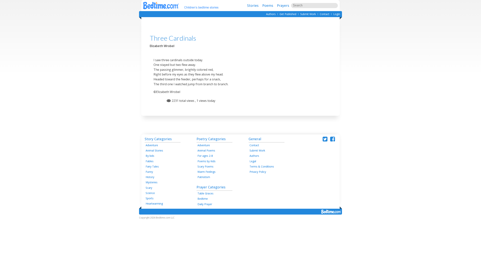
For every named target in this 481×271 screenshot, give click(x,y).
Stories (253, 5)
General (255, 139)
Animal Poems (206, 150)
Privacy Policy (258, 172)
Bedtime (202, 198)
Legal (253, 161)
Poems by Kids (206, 161)
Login (336, 14)
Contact (324, 14)
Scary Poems (205, 166)
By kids (150, 156)
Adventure (152, 145)
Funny (149, 172)
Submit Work (308, 14)
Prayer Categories (211, 187)
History (150, 177)
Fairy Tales (152, 166)
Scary (149, 188)
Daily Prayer (204, 204)
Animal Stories (154, 150)
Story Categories (158, 139)
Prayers (283, 5)
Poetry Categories (211, 139)
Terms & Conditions (262, 166)
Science (150, 193)
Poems (267, 5)
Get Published (288, 14)
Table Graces (205, 193)
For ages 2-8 (205, 156)
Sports (150, 198)
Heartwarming (154, 203)
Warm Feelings (206, 172)
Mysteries (151, 182)
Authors (271, 14)
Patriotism (203, 177)
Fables (150, 161)
